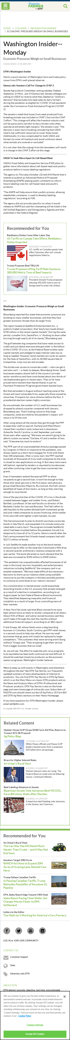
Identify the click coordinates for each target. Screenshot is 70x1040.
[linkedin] (42, 930)
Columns (21, 28)
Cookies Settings (35, 1025)
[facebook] (6, 930)
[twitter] (18, 930)
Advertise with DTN (20, 974)
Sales (12, 965)
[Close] (64, 996)
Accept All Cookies (35, 1034)
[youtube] (30, 930)
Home (7, 28)
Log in (7, 940)
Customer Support (19, 957)
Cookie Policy (24, 1016)
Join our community (26, 940)
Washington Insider (43, 28)
